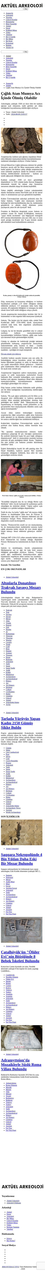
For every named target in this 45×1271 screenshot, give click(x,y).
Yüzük (8, 623)
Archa (8, 705)
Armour (9, 653)
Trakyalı (9, 610)
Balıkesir (9, 1100)
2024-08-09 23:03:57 (19, 114)
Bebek (8, 984)
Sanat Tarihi (10, 668)
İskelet (8, 981)
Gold (8, 647)
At (7, 632)
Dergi (8, 28)
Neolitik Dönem (12, 977)
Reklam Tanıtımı (13, 1227)
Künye (9, 1239)
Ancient (9, 810)
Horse (8, 657)
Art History (10, 685)
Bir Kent (9, 41)
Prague (8, 763)
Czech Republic (12, 761)
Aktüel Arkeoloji (12, 577)
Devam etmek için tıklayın (11, 354)
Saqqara (9, 875)
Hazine (8, 629)
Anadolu (9, 994)
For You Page (11, 914)
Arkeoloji (9, 15)
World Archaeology (13, 812)
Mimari (8, 1094)
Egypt (8, 886)
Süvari (8, 617)
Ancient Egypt (11, 888)
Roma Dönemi (11, 1085)
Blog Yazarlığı (11, 24)
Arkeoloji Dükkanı (14, 1203)
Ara (26, 9)
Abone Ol (9, 47)
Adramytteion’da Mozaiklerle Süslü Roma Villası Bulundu (21, 1064)
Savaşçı (9, 614)
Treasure (9, 655)
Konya (8, 988)
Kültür (8, 672)
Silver (8, 756)
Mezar (8, 619)
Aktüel (8, 26)
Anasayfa (9, 13)
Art (7, 683)
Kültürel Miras (11, 30)
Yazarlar (9, 17)
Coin (7, 759)
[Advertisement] (22, 1155)
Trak (7, 612)
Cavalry (9, 642)
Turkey (8, 992)
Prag (7, 754)
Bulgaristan (10, 634)
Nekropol (9, 877)
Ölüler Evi (10, 979)
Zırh (7, 627)
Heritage (9, 687)
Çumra (8, 986)
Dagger (8, 651)
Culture (8, 690)
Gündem (9, 696)
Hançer (8, 625)
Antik (8, 670)
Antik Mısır (10, 882)
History (8, 681)
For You (9, 912)
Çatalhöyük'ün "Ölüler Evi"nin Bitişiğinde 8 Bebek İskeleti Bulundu (20, 956)
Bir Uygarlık (10, 37)
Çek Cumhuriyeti (12, 752)
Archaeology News (13, 808)
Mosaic (8, 1090)
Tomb (8, 644)
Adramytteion (11, 1083)
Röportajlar (10, 22)
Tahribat (9, 35)
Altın (8, 621)
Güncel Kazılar (11, 20)
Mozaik (9, 1087)
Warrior (9, 640)
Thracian (9, 636)
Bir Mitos (9, 39)
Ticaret (8, 1096)
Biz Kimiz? (11, 1241)
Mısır (8, 884)
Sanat (8, 666)
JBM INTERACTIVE (10, 1267)
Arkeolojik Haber (12, 702)
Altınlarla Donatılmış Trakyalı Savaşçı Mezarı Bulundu (21, 587)
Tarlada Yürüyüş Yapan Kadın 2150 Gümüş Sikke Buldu (20, 723)
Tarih (8, 664)
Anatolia (9, 996)
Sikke (8, 750)
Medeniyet (10, 675)
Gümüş (8, 748)
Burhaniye (10, 1098)
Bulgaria (9, 659)
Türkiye (9, 990)
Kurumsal (9, 43)
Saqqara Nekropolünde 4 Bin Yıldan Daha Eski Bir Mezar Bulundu (21, 858)
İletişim (8, 45)
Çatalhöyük (10, 975)
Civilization (10, 692)
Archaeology (11, 677)
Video (8, 32)
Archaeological (11, 679)
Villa (7, 1092)
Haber (8, 694)
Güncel (8, 698)
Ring (7, 649)
